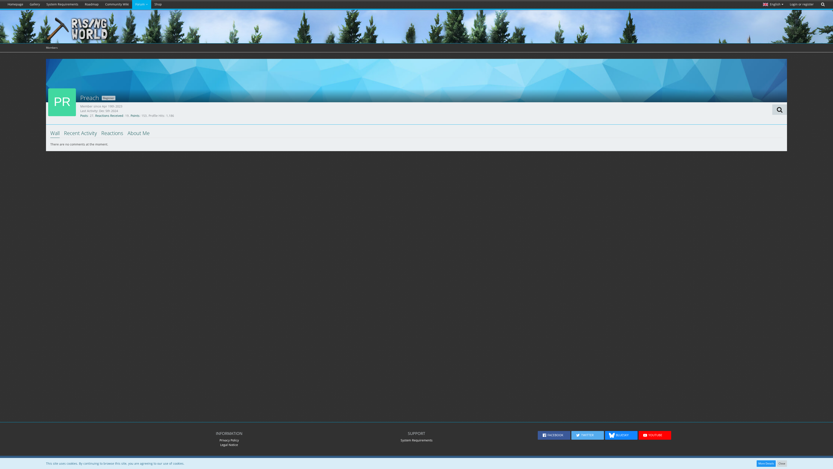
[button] (773, 4)
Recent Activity (80, 133)
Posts (84, 116)
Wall (55, 133)
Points (135, 116)
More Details (766, 463)
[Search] (823, 4)
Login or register (802, 4)
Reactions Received (109, 116)
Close (782, 463)
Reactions (112, 133)
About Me (139, 133)
